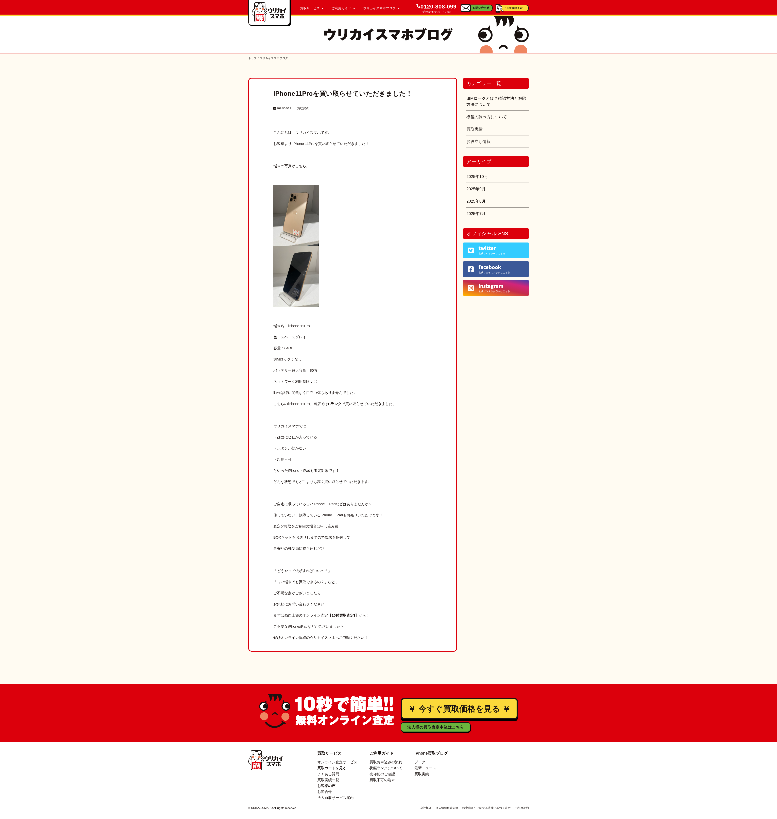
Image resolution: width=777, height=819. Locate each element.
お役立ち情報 (478, 141)
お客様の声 (326, 786)
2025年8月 (476, 201)
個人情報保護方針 (447, 807)
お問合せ (324, 792)
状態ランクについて (385, 768)
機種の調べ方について (486, 117)
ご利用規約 (522, 807)
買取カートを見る (331, 768)
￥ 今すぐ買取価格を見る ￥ (459, 708)
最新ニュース (425, 768)
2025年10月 (477, 176)
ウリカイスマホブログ (379, 8)
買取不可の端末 (382, 780)
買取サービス (310, 8)
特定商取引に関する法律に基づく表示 (486, 807)
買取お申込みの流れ (385, 762)
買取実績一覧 (328, 780)
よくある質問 (328, 774)
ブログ (419, 762)
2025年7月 (476, 213)
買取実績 (303, 108)
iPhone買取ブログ (431, 753)
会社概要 (426, 807)
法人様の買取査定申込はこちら (435, 727)
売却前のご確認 (382, 774)
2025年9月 (476, 189)
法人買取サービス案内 (335, 798)
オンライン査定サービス (337, 762)
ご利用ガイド (341, 8)
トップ (252, 58)
